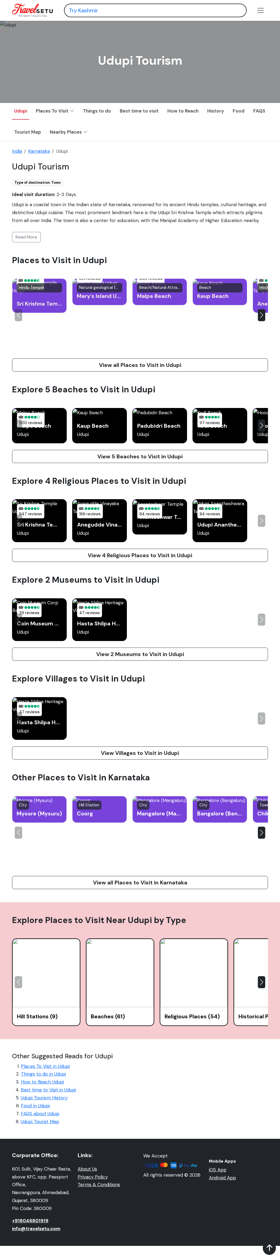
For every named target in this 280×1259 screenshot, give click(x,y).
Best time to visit (139, 111)
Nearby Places (66, 132)
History (215, 111)
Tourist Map (27, 132)
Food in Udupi (35, 1106)
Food (238, 111)
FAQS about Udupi (40, 1114)
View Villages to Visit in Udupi (140, 753)
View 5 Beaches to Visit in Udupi (140, 456)
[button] (261, 315)
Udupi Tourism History (44, 1098)
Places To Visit (52, 111)
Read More (26, 237)
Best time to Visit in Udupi (48, 1090)
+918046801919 (30, 1221)
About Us (87, 1169)
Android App (222, 1178)
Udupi (20, 111)
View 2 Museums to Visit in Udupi (140, 654)
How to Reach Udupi (42, 1082)
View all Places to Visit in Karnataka (140, 882)
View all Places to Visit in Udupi (140, 365)
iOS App (217, 1170)
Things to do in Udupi (43, 1074)
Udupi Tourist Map (40, 1122)
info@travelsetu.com (36, 1229)
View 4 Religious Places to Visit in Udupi (140, 555)
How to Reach (183, 111)
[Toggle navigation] (260, 10)
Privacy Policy (93, 1177)
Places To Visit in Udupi (45, 1066)
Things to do (97, 111)
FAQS (259, 111)
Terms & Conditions (99, 1185)
